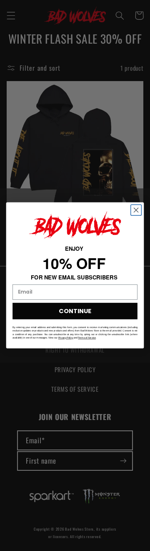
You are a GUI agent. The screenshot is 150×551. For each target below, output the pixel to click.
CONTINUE (75, 311)
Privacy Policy (65, 337)
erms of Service (87, 337)
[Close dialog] (136, 210)
